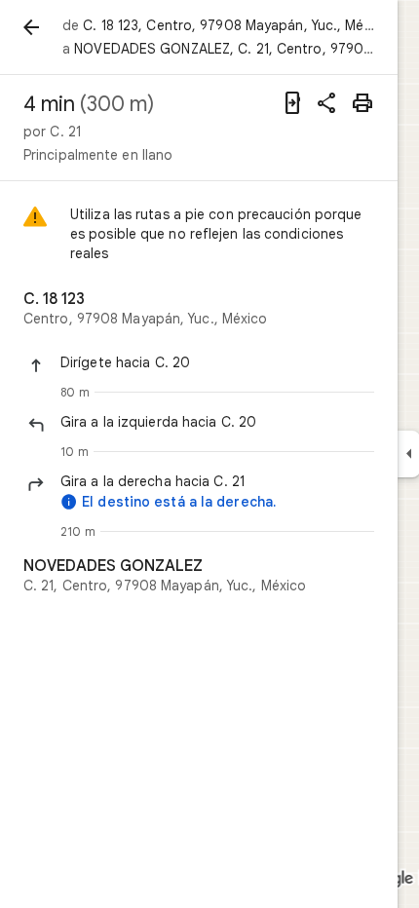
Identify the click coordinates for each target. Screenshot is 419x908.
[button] (217, 362)
